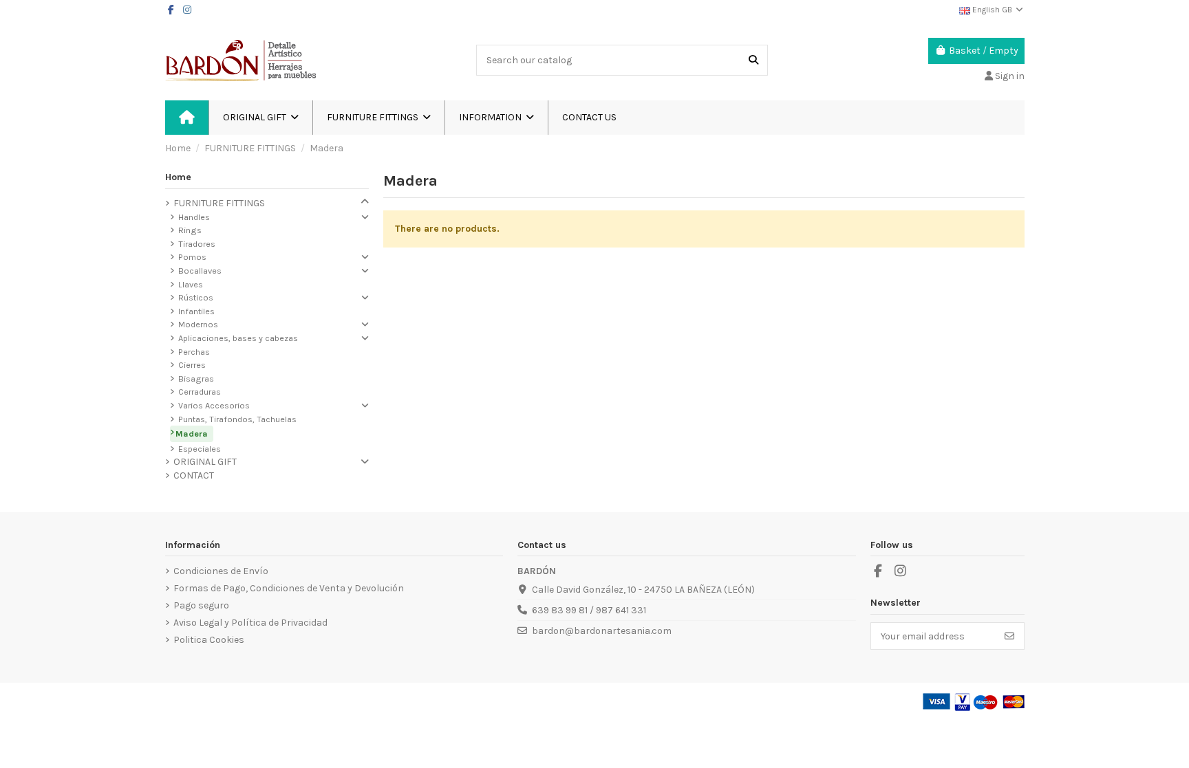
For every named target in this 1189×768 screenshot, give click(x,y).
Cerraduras (199, 391)
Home (178, 177)
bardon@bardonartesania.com (602, 631)
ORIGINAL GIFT (205, 462)
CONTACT (193, 475)
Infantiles (196, 311)
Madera (191, 433)
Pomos (192, 257)
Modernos (198, 324)
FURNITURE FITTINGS (219, 203)
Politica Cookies (208, 640)
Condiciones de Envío (220, 571)
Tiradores (196, 244)
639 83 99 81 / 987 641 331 (589, 610)
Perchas (194, 352)
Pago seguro (201, 605)
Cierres (192, 365)
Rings (190, 230)
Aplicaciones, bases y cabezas (238, 338)
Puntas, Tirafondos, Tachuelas (237, 419)
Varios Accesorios (214, 405)
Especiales (199, 448)
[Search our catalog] (753, 60)
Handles (194, 217)
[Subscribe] (1009, 636)
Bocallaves (200, 270)
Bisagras (196, 378)
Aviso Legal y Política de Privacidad (250, 622)
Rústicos (195, 297)
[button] (496, 117)
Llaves (190, 284)
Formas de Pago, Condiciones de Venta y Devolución (288, 588)
